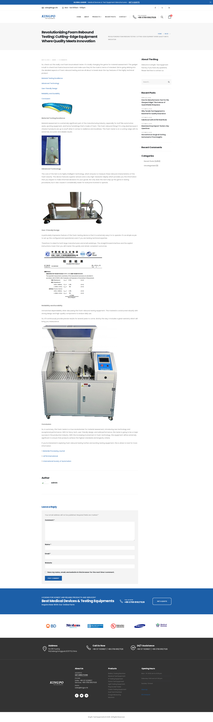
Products (96, 17)
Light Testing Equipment (116, 684)
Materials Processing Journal (54, 451)
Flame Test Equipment (116, 681)
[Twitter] (81, 695)
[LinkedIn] (169, 8)
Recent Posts (110, 17)
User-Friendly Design (49, 88)
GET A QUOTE (134, 2)
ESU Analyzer (145, 695)
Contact (122, 17)
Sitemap (144, 689)
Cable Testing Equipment (117, 689)
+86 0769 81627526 (89, 682)
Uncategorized (149, 166)
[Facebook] (155, 8)
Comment (50, 520)
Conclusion (46, 99)
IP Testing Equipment (115, 679)
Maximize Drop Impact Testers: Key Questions (155, 127)
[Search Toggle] (162, 17)
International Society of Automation (57, 461)
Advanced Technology (50, 83)
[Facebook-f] (77, 695)
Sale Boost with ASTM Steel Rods (154, 120)
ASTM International (50, 456)
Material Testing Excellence (52, 78)
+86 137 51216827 (86, 680)
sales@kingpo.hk (81, 688)
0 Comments (63, 60)
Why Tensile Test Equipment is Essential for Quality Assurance (153, 112)
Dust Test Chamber (115, 692)
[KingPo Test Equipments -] (48, 16)
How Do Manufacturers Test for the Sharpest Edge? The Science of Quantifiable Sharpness (155, 102)
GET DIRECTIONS (81, 675)
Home (79, 17)
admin (54, 60)
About (86, 17)
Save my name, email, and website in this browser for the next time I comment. (80, 572)
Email (48, 554)
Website (48, 563)
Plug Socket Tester (114, 687)
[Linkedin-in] (86, 695)
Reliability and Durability (51, 93)
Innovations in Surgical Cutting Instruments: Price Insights (153, 136)
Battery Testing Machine (116, 673)
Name (48, 544)
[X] (162, 8)
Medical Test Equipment (116, 676)
